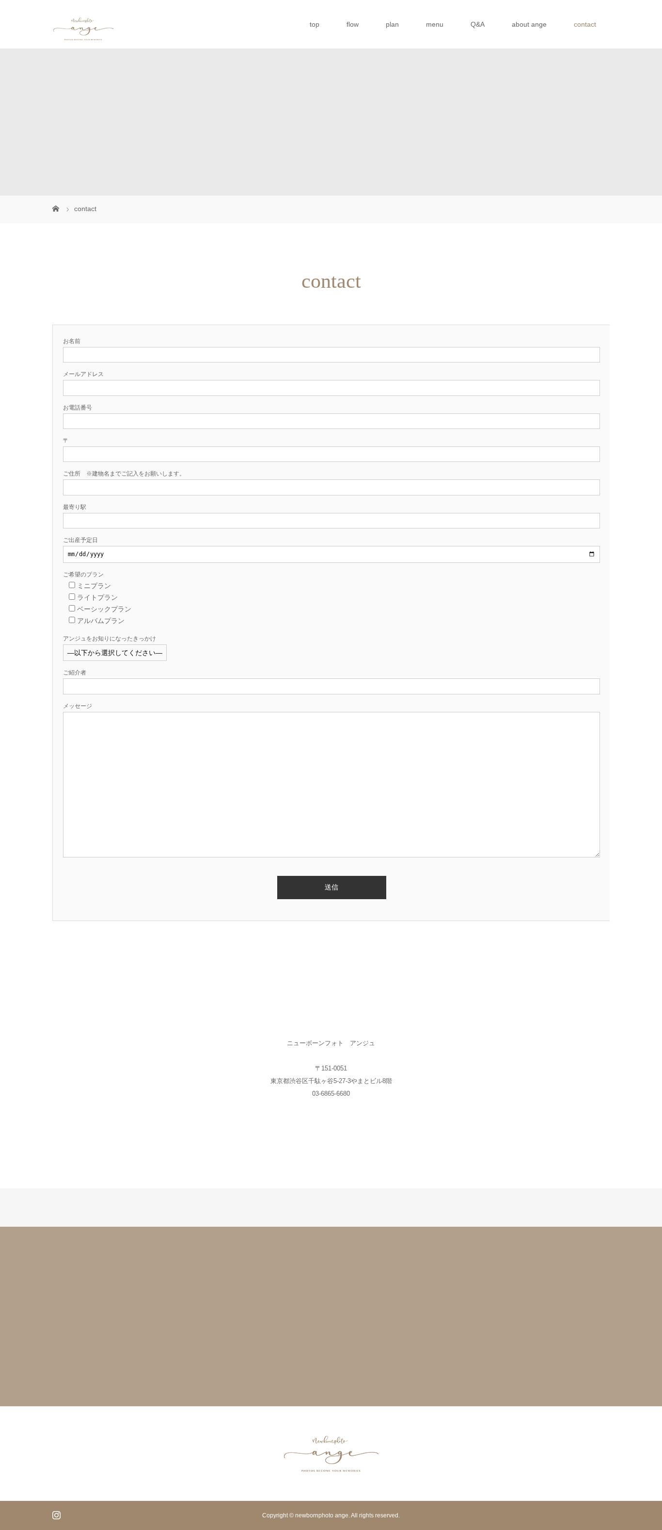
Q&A (478, 24)
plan (392, 24)
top (314, 24)
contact (585, 24)
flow (353, 24)
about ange (529, 24)
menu (434, 24)
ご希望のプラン (83, 574)
